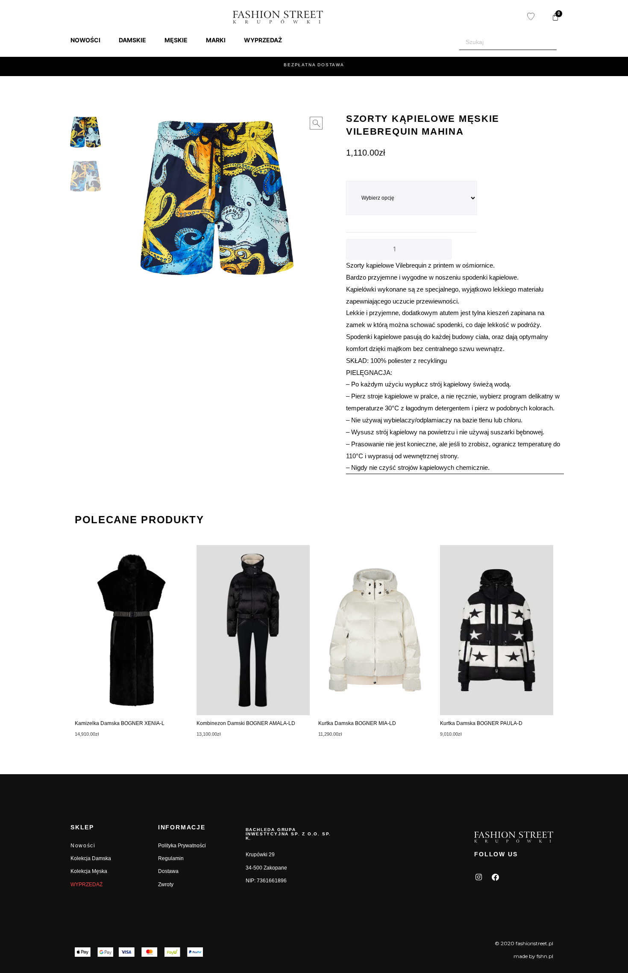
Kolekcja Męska (88, 871)
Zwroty (165, 884)
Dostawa (168, 871)
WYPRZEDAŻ (86, 884)
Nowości (83, 846)
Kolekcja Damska (90, 858)
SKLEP (82, 827)
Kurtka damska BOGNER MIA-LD (357, 723)
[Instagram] (478, 877)
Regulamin (171, 858)
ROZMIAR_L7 (362, 176)
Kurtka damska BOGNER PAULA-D (481, 723)
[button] (90, 40)
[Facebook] (495, 877)
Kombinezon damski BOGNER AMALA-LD (246, 723)
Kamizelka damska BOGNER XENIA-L (119, 723)
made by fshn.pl (533, 956)
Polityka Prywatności (182, 846)
